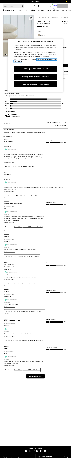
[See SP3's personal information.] (8, 208)
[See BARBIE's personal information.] (10, 326)
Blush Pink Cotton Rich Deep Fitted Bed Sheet (26, 196)
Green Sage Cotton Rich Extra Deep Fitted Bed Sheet (28, 340)
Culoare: (39, 31)
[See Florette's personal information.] (10, 146)
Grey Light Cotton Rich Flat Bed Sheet (24, 166)
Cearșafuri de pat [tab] (44, 17)
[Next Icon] (35, 6)
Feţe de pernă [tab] (64, 17)
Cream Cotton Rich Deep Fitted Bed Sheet (25, 284)
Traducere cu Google (9, 162)
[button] (5, 54)
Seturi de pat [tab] (54, 17)
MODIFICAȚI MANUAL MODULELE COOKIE (35, 84)
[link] (50, 6)
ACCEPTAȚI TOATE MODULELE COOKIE (35, 69)
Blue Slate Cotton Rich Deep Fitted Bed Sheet (26, 256)
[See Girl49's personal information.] (9, 179)
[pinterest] (41, 451)
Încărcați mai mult (35, 376)
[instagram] (37, 451)
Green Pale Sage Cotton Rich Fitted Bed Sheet (27, 370)
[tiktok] (34, 451)
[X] (30, 451)
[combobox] (52, 35)
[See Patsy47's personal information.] (10, 269)
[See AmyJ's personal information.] (9, 353)
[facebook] (26, 451)
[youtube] (45, 451)
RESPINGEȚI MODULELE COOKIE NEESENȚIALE (35, 76)
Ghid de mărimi (64, 47)
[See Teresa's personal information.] (9, 241)
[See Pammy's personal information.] (10, 296)
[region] (35, 65)
